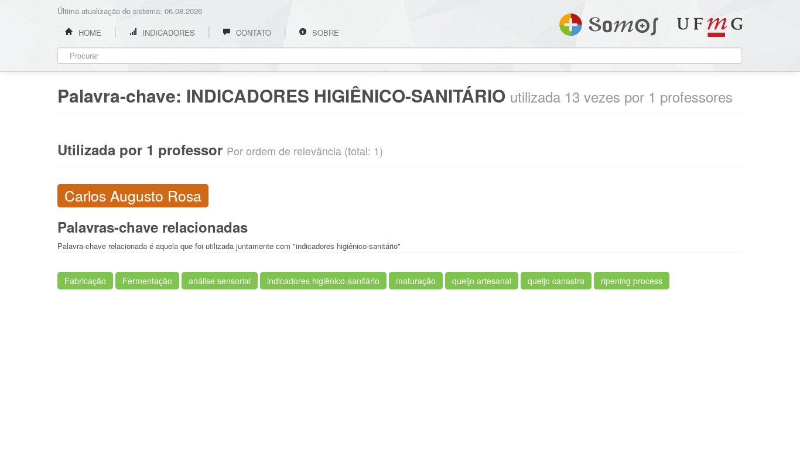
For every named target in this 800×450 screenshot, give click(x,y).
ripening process (631, 281)
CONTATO (252, 32)
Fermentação (147, 281)
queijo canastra (556, 281)
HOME (88, 32)
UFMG (710, 27)
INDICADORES (167, 32)
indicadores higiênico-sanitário (323, 281)
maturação (416, 281)
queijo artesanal (481, 281)
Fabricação (85, 281)
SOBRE (324, 32)
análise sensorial (220, 281)
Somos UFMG (608, 22)
